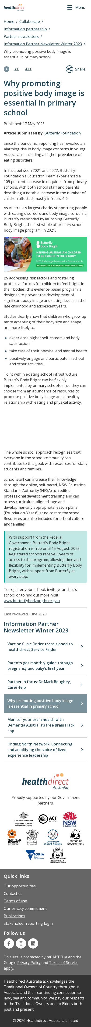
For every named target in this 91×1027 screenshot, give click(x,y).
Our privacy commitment (25, 908)
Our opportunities (20, 886)
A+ (16, 69)
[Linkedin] (33, 943)
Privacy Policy (29, 962)
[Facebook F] (9, 943)
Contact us (13, 893)
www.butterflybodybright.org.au (32, 600)
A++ (28, 69)
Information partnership (25, 29)
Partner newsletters (21, 36)
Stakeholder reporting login (28, 923)
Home (9, 21)
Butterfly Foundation (62, 133)
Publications (14, 915)
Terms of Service (63, 962)
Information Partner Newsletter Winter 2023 (43, 43)
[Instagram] (21, 943)
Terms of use (15, 900)
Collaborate (29, 21)
